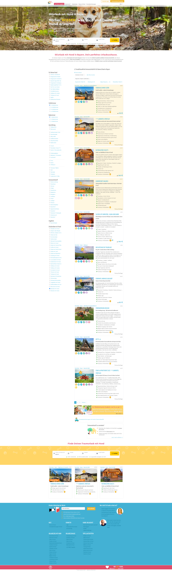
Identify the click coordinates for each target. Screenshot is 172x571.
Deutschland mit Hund (53, 535)
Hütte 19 (98, 339)
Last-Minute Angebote (59, 4)
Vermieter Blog (69, 528)
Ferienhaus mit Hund (70, 537)
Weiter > (84, 402)
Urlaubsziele (67, 4)
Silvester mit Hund (87, 554)
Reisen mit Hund (82, 4)
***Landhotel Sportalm (103, 119)
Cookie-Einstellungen (87, 530)
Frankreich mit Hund (53, 545)
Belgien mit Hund (52, 555)
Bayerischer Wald (87, 116)
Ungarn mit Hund (52, 554)
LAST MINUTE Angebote (70, 547)
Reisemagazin (86, 526)
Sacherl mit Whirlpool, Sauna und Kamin (107, 214)
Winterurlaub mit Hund (87, 550)
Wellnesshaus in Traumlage (104, 247)
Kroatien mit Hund (52, 541)
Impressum (89, 570)
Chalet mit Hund (69, 539)
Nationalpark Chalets (102, 150)
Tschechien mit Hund (53, 557)
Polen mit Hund (52, 550)
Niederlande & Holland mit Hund (55, 543)
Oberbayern (86, 245)
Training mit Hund (86, 546)
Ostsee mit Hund (52, 561)
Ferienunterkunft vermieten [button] (117, 1)
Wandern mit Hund (87, 535)
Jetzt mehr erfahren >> (117, 437)
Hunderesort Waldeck (102, 181)
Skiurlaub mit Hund (87, 552)
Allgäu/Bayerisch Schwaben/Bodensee (90, 85)
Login (67, 525)
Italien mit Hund (52, 539)
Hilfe (121, 4)
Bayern (81, 85)
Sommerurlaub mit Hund (88, 539)
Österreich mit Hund (53, 537)
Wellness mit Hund (87, 545)
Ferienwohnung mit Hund (71, 535)
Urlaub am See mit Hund (88, 543)
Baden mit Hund (86, 537)
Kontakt (84, 528)
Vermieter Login (105, 1)
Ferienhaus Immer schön (102, 88)
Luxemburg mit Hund (53, 559)
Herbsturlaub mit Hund (87, 548)
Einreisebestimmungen (91, 4)
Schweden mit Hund (53, 548)
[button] (60, 40)
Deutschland (78, 72)
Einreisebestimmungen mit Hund (55, 526)
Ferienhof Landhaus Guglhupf (104, 278)
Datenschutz (93, 570)
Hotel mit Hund (69, 541)
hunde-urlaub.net (80, 570)
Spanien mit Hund (52, 546)
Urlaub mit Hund (52, 5)
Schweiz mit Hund (52, 552)
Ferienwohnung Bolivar (102, 308)
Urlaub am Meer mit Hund (88, 541)
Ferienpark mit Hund (70, 543)
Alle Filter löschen (91, 74)
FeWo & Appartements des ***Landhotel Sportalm (107, 372)
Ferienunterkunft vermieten (71, 526)
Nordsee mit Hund (52, 563)
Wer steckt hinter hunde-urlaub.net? (90, 525)
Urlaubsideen (75, 4)
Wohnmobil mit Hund (70, 545)
